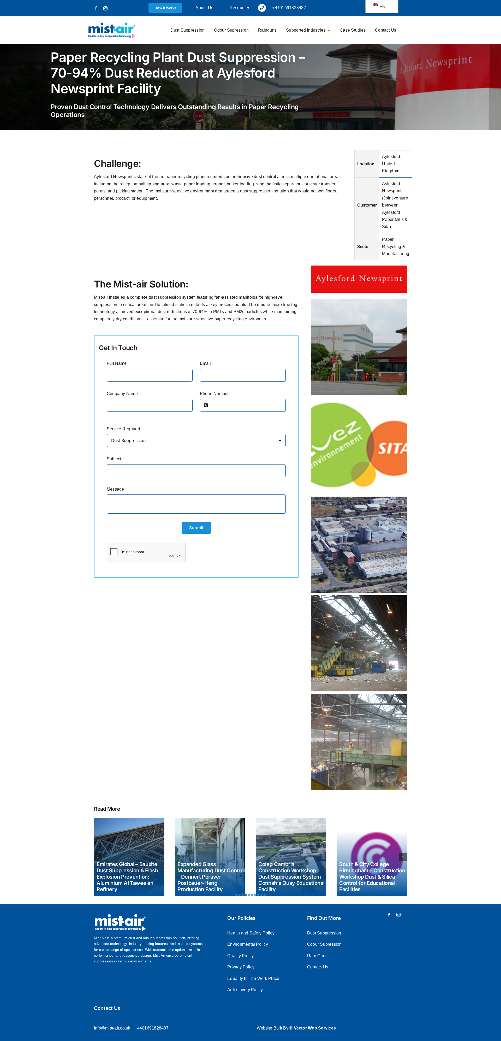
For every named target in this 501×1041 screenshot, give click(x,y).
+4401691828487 (151, 1028)
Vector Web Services (315, 1028)
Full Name (117, 363)
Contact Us (317, 967)
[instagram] (105, 8)
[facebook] (96, 8)
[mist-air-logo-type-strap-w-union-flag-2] (112, 23)
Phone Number (214, 393)
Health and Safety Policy (251, 933)
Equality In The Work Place (253, 978)
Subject (114, 459)
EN (382, 6)
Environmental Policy (247, 944)
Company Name (122, 393)
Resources (240, 7)
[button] (236, 895)
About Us (204, 7)
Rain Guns (317, 956)
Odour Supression (324, 944)
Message (115, 489)
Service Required (123, 429)
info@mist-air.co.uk (112, 1028)
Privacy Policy (240, 967)
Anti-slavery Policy (245, 989)
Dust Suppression (324, 933)
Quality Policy (240, 956)
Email (205, 363)
